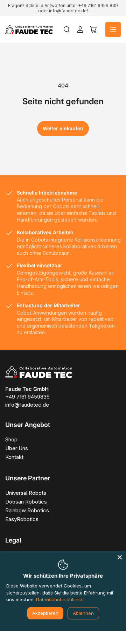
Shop (11, 439)
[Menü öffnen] (113, 29)
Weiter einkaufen (63, 128)
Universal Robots (25, 492)
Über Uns (16, 448)
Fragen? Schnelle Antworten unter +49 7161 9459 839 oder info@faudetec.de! (63, 8)
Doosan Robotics (26, 501)
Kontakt (14, 457)
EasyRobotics (21, 519)
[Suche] (67, 29)
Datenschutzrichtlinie (59, 599)
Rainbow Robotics (27, 510)
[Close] (119, 557)
